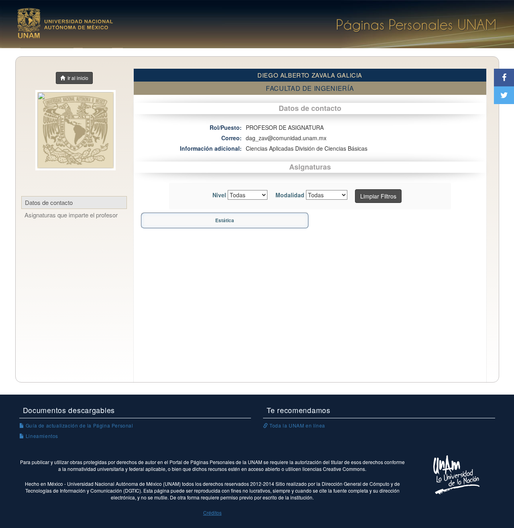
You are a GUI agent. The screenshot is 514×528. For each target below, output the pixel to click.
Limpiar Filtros (378, 196)
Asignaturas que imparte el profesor (71, 215)
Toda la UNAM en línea (296, 425)
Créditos (212, 512)
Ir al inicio (76, 77)
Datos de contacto (49, 202)
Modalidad (289, 195)
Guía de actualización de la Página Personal (78, 425)
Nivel (219, 195)
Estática (224, 220)
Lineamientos (41, 435)
